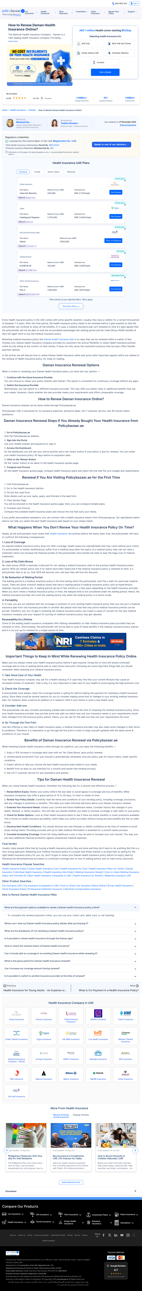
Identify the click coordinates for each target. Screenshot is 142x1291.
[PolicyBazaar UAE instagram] (128, 1235)
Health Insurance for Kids (73, 868)
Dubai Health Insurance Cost (43, 868)
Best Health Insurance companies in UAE (49, 875)
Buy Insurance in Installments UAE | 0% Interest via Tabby (68, 1157)
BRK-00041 (54, 145)
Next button (135, 1150)
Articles (29, 1235)
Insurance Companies (41, 1235)
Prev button (7, 1150)
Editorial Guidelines (48, 1241)
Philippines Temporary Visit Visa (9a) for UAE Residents (25, 1157)
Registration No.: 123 (45, 1265)
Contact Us (21, 1235)
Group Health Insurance (119, 885)
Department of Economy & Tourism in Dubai (22, 1268)
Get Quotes (116, 192)
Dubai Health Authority (14, 1271)
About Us (13, 1235)
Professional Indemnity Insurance (45, 889)
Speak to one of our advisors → (111, 144)
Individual (23, 172)
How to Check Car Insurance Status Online (83, 885)
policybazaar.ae (62, 1279)
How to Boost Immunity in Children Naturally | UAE (111, 1157)
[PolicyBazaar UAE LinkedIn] (116, 1235)
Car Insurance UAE (12, 885)
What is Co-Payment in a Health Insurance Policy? (109, 990)
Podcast (84, 1235)
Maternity (71, 172)
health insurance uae (61, 533)
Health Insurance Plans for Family (106, 868)
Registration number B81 (37, 1274)
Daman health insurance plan (59, 339)
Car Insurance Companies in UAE (41, 885)
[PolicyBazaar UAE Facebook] (103, 1235)
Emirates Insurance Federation (17, 1274)
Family (37, 172)
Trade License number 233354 (50, 1268)
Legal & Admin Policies (58, 1235)
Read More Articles (71, 1182)
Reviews (77, 1235)
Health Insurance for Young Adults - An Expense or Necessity (34, 992)
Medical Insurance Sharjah (89, 872)
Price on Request (113, 240)
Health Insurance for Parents (88, 875)
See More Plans (70, 306)
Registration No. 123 (64, 141)
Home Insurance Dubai (14, 889)
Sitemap (70, 1235)
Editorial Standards (128, 125)
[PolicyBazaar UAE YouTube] (122, 1235)
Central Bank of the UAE (28, 1265)
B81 (52, 148)
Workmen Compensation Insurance (82, 889)
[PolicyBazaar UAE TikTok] (134, 1235)
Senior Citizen (54, 172)
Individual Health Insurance (28, 872)
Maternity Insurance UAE (118, 875)
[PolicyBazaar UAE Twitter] (109, 1235)
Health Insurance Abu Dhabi (58, 872)
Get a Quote (105, 72)
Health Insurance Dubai (14, 868)
